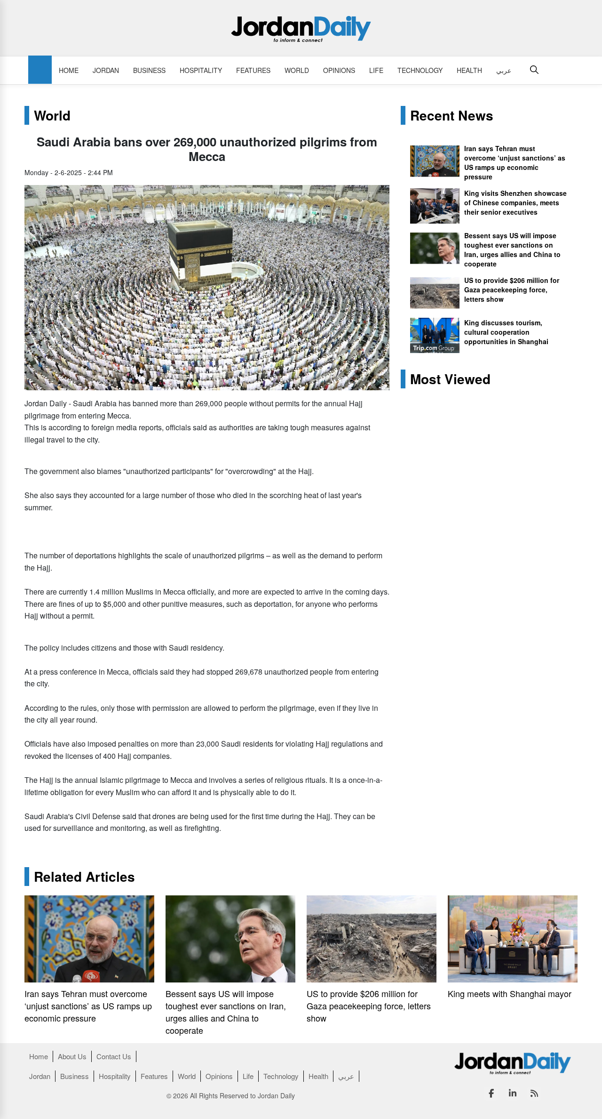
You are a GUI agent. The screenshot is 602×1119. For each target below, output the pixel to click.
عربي (503, 70)
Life (376, 70)
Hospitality (201, 70)
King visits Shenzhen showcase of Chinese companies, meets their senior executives (515, 202)
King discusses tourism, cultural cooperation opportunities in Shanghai (506, 332)
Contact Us (113, 1056)
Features (253, 70)
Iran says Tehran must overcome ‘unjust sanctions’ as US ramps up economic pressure (514, 162)
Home (69, 70)
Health (469, 70)
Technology (420, 70)
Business (149, 70)
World (297, 70)
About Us (72, 1056)
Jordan (106, 70)
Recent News (451, 115)
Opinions (339, 70)
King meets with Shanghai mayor (509, 993)
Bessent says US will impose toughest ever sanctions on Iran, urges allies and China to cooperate (512, 249)
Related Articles (84, 876)
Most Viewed (450, 379)
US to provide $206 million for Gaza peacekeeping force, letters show (511, 289)
